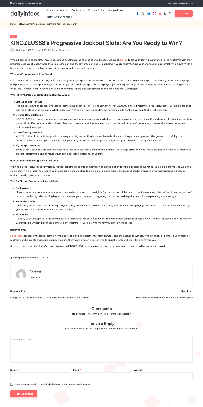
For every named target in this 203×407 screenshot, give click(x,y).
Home (13, 24)
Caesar (35, 271)
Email (77, 370)
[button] (184, 13)
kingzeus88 (16, 235)
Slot (13, 36)
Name (14, 370)
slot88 (123, 59)
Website (138, 370)
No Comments (62, 50)
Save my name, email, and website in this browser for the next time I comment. (53, 384)
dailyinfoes (25, 14)
